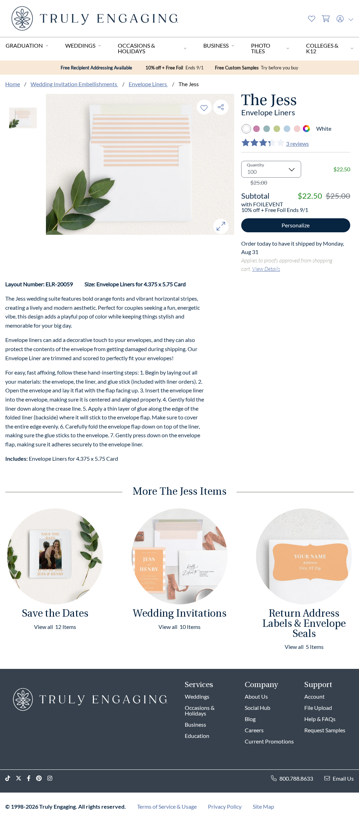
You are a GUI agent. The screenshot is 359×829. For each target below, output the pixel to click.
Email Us (343, 778)
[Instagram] (52, 778)
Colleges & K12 (322, 48)
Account (314, 696)
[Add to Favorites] (204, 107)
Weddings (80, 45)
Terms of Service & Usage (167, 806)
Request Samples (324, 730)
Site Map (263, 806)
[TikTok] (10, 778)
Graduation (24, 45)
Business (216, 45)
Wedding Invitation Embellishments (74, 84)
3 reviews (297, 143)
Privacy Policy (225, 806)
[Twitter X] (21, 778)
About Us (256, 696)
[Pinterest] (41, 778)
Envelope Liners (148, 84)
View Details (266, 268)
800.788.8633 (296, 778)
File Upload (318, 707)
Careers (254, 730)
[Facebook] (31, 778)
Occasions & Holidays (136, 48)
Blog (250, 718)
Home (12, 84)
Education (197, 735)
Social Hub (257, 707)
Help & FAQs (320, 718)
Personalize (296, 225)
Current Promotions (269, 741)
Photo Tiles (260, 48)
